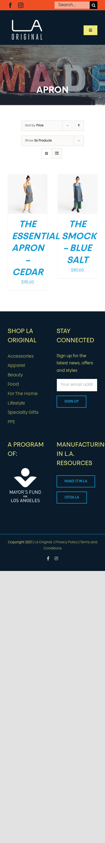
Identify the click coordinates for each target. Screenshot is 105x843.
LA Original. (43, 542)
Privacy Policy (66, 542)
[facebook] (10, 5)
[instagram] (20, 5)
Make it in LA (75, 481)
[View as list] (57, 153)
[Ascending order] (79, 126)
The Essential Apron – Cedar (36, 248)
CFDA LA (71, 497)
